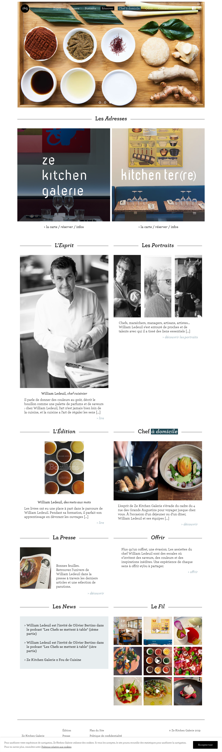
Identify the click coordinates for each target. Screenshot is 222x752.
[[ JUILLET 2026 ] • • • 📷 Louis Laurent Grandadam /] (158, 691)
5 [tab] (121, 103)
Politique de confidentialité (106, 735)
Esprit (57, 8)
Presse (66, 735)
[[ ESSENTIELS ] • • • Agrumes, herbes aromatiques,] (158, 661)
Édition (66, 730)
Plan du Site (97, 730)
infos (80, 227)
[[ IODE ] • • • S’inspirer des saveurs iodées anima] (128, 661)
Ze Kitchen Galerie (33, 735)
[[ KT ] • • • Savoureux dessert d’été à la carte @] (188, 691)
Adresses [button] (73, 8)
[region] (111, 745)
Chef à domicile (129, 8)
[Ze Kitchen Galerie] (25, 8)
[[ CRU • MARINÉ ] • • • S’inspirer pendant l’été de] (128, 691)
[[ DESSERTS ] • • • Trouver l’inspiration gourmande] (188, 631)
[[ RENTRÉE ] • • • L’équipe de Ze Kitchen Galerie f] (128, 631)
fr (198, 4)
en (202, 4)
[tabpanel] (111, 54)
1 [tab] (100, 103)
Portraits (90, 8)
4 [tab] (116, 103)
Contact (163, 8)
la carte (51, 227)
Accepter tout (205, 745)
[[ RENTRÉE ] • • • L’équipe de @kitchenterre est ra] (158, 631)
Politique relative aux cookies (56, 747)
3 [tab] (111, 103)
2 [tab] (106, 103)
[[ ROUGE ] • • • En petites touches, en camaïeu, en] (188, 661)
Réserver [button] (107, 8)
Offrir (149, 8)
